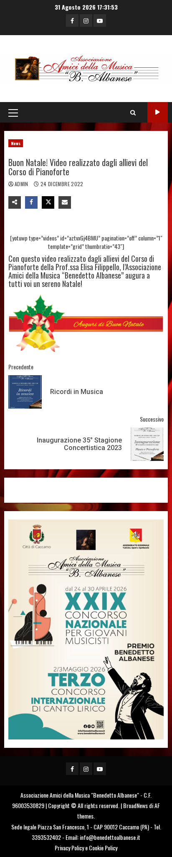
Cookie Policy (103, 847)
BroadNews (135, 805)
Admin (22, 183)
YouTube (157, 112)
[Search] (133, 112)
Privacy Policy (69, 847)
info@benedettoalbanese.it (110, 837)
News (15, 143)
